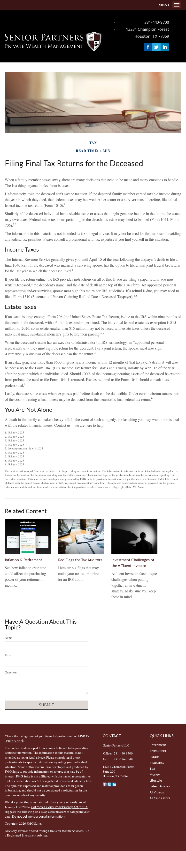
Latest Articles (160, 786)
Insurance (157, 762)
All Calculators (160, 798)
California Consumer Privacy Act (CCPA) (59, 807)
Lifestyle (156, 780)
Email (9, 655)
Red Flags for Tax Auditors (80, 560)
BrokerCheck (14, 741)
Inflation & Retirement (23, 560)
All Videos (157, 792)
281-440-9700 (156, 22)
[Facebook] (105, 784)
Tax (152, 768)
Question (11, 672)
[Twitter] (109, 784)
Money (155, 774)
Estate (154, 756)
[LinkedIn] (114, 784)
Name (8, 637)
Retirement (158, 745)
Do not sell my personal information (38, 816)
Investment (158, 750)
